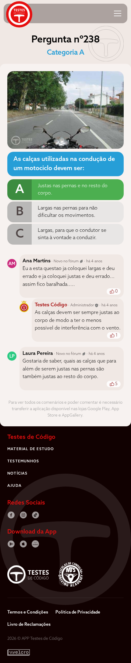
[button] (117, 13)
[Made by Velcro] (18, 652)
